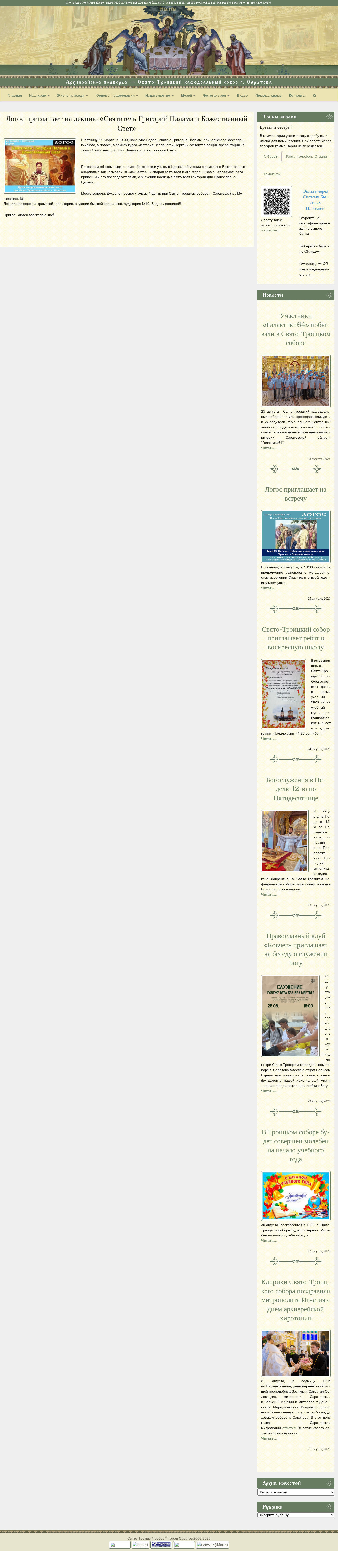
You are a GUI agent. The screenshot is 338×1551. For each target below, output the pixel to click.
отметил (289, 1427)
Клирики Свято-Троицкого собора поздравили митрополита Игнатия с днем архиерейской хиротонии (296, 1300)
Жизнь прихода (71, 95)
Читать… (269, 448)
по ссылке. (269, 230)
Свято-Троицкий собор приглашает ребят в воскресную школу (296, 638)
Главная (15, 95)
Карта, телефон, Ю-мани (306, 156)
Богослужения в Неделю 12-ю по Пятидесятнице (295, 789)
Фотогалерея (215, 95)
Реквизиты (272, 173)
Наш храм (38, 95)
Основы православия (115, 95)
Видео (242, 95)
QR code (271, 156)
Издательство (158, 95)
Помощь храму (268, 95)
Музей (187, 95)
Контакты (297, 95)
